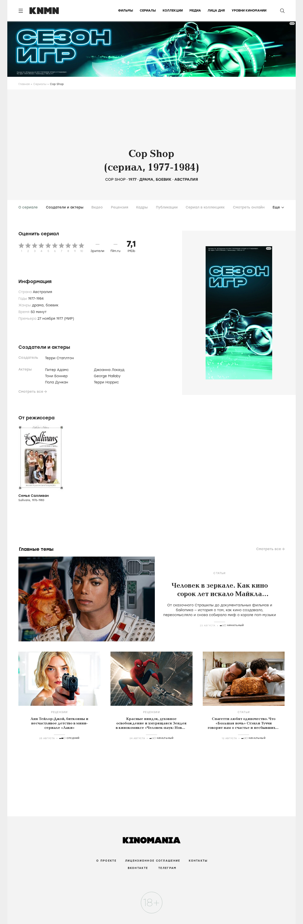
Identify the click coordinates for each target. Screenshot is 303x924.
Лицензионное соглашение (152, 860)
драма (146, 179)
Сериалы (148, 10)
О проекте (106, 860)
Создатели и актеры (64, 207)
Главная (24, 84)
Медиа (195, 10)
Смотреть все (30, 392)
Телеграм (167, 868)
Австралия (186, 179)
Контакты (198, 860)
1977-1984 (35, 299)
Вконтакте (138, 868)
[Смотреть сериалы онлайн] (152, 908)
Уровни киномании (249, 10)
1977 (132, 179)
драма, (39, 305)
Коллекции (173, 10)
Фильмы (125, 10)
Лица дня (216, 10)
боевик (163, 179)
